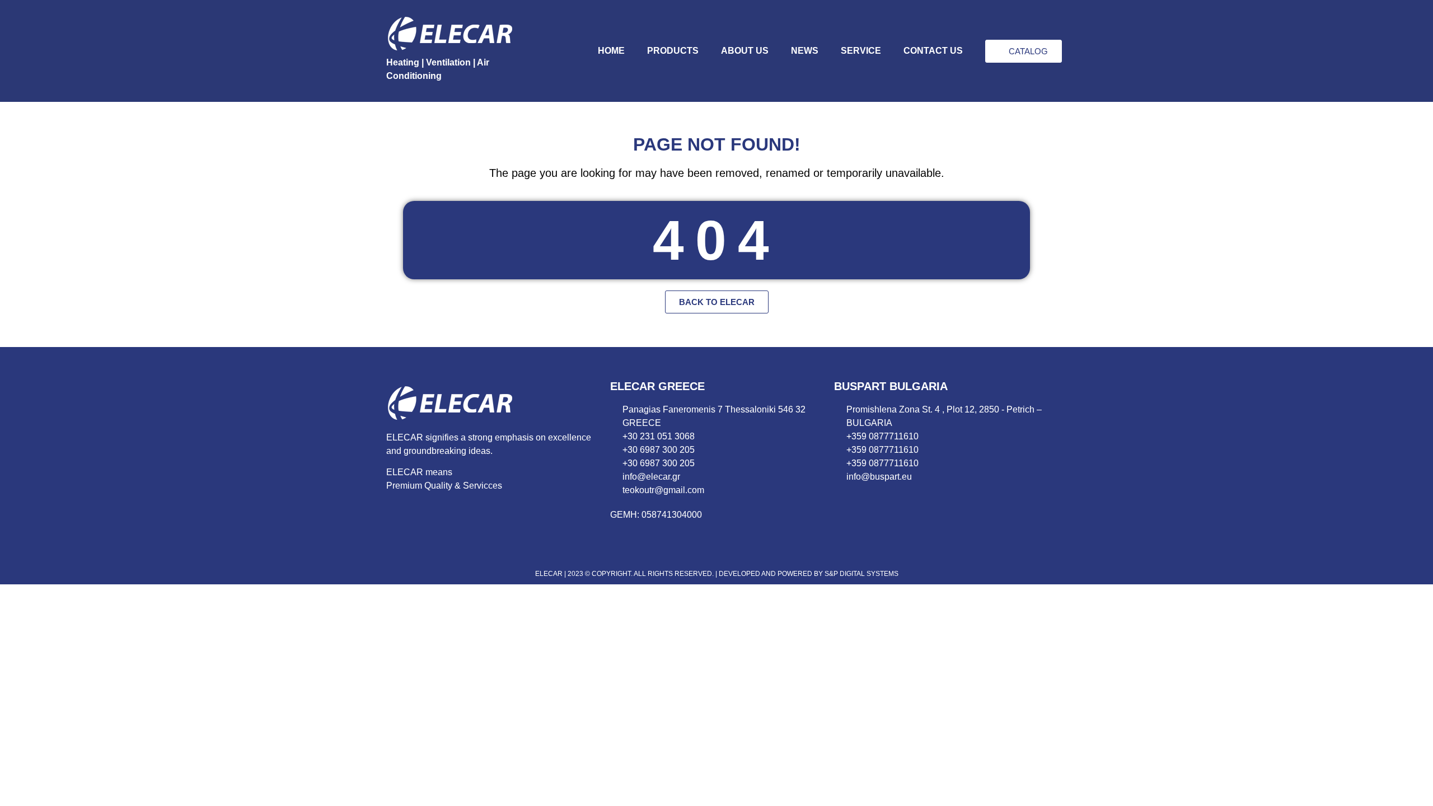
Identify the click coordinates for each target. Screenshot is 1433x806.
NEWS (804, 50)
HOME (611, 50)
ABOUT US (745, 50)
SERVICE (861, 50)
